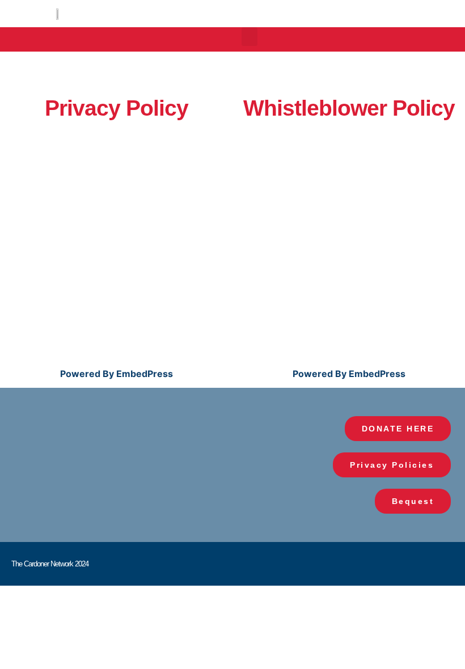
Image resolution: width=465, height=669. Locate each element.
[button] (249, 36)
